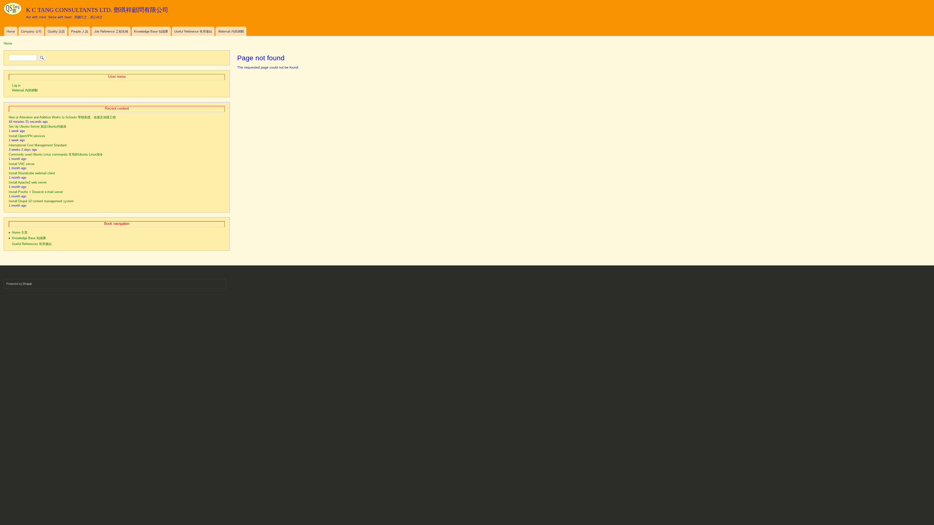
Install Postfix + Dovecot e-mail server (36, 192)
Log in (16, 85)
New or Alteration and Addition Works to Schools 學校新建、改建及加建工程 (62, 117)
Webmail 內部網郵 (231, 31)
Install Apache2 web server (28, 182)
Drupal (27, 283)
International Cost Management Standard (37, 145)
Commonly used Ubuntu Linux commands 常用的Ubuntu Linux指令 (56, 154)
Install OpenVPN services (27, 136)
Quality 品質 (56, 31)
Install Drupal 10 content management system (41, 201)
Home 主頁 (19, 232)
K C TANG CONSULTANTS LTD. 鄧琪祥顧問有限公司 (97, 9)
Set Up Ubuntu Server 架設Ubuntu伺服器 (37, 126)
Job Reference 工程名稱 (111, 31)
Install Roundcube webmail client (32, 173)
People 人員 (79, 31)
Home (11, 31)
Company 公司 (31, 31)
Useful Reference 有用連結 (193, 31)
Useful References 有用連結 (32, 244)
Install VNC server (22, 164)
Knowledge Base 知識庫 (151, 31)
